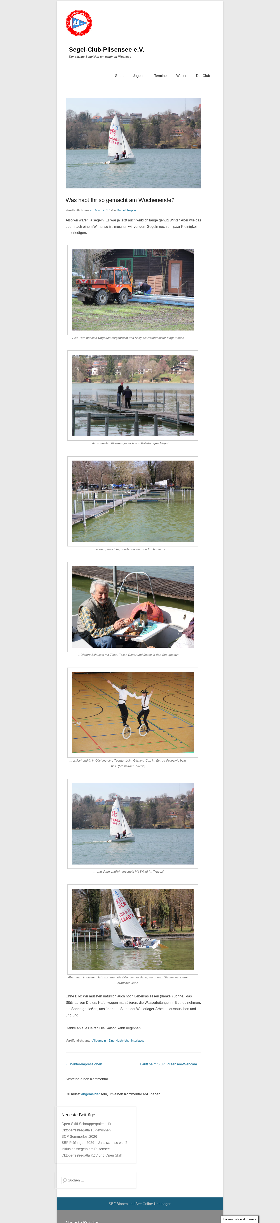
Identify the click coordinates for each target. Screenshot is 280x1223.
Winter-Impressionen (84, 1064)
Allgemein (99, 1040)
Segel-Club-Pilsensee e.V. (106, 49)
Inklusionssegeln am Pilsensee (85, 1149)
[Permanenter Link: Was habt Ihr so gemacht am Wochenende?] (133, 143)
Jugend (139, 76)
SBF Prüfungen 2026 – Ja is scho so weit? (94, 1143)
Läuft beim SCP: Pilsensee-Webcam (170, 1064)
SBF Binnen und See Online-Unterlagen (140, 1204)
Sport (119, 76)
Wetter (181, 76)
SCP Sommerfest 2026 (79, 1136)
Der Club (203, 76)
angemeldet (90, 1094)
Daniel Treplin (126, 210)
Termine (160, 76)
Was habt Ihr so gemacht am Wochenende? (120, 200)
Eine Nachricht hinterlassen (127, 1040)
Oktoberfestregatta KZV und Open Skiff (91, 1155)
